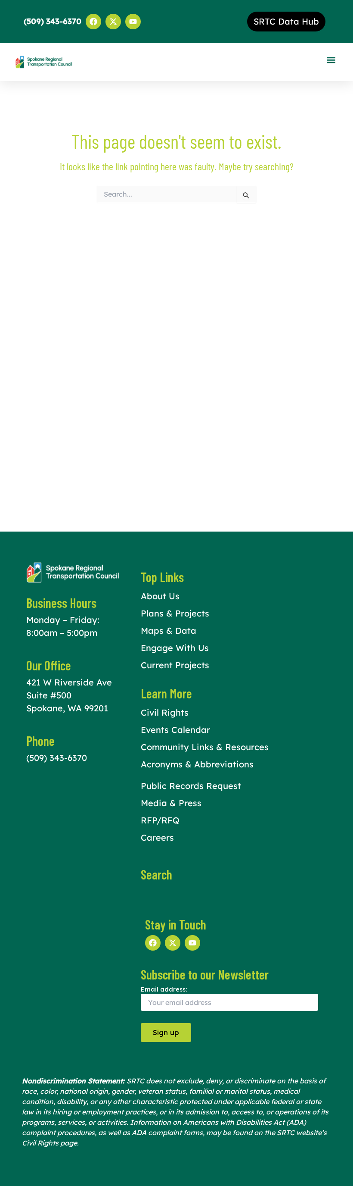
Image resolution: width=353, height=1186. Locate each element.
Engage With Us (175, 647)
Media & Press (171, 803)
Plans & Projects (175, 613)
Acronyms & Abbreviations (197, 764)
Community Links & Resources (205, 747)
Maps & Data (168, 630)
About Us (160, 596)
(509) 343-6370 (56, 757)
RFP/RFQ (160, 820)
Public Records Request (191, 785)
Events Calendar (175, 729)
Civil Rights (165, 712)
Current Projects (175, 665)
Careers (157, 837)
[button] (331, 60)
